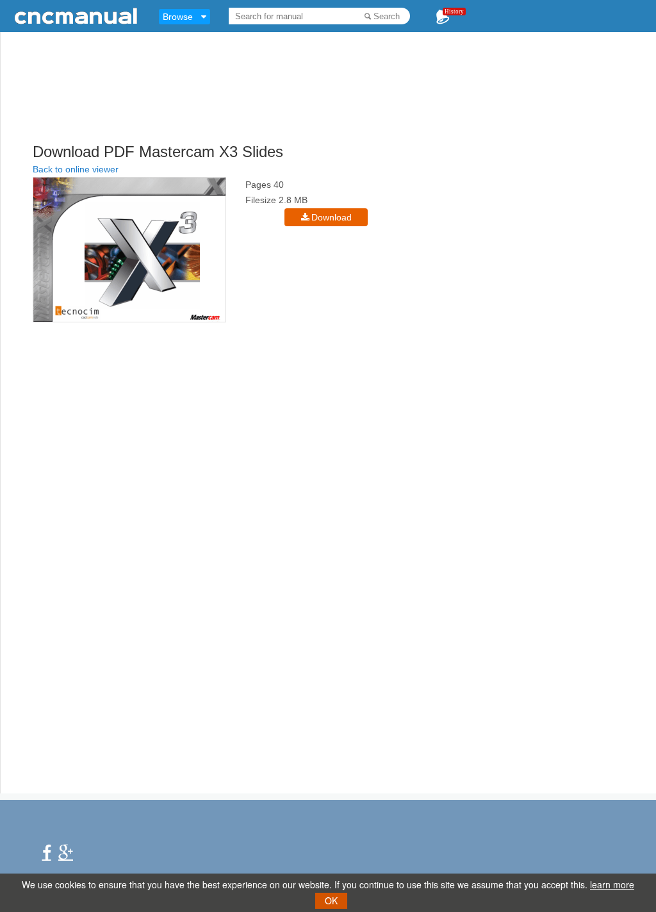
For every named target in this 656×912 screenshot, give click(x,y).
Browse (178, 17)
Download (331, 217)
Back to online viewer (76, 169)
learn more (612, 884)
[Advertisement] (343, 109)
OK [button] (331, 900)
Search (386, 16)
